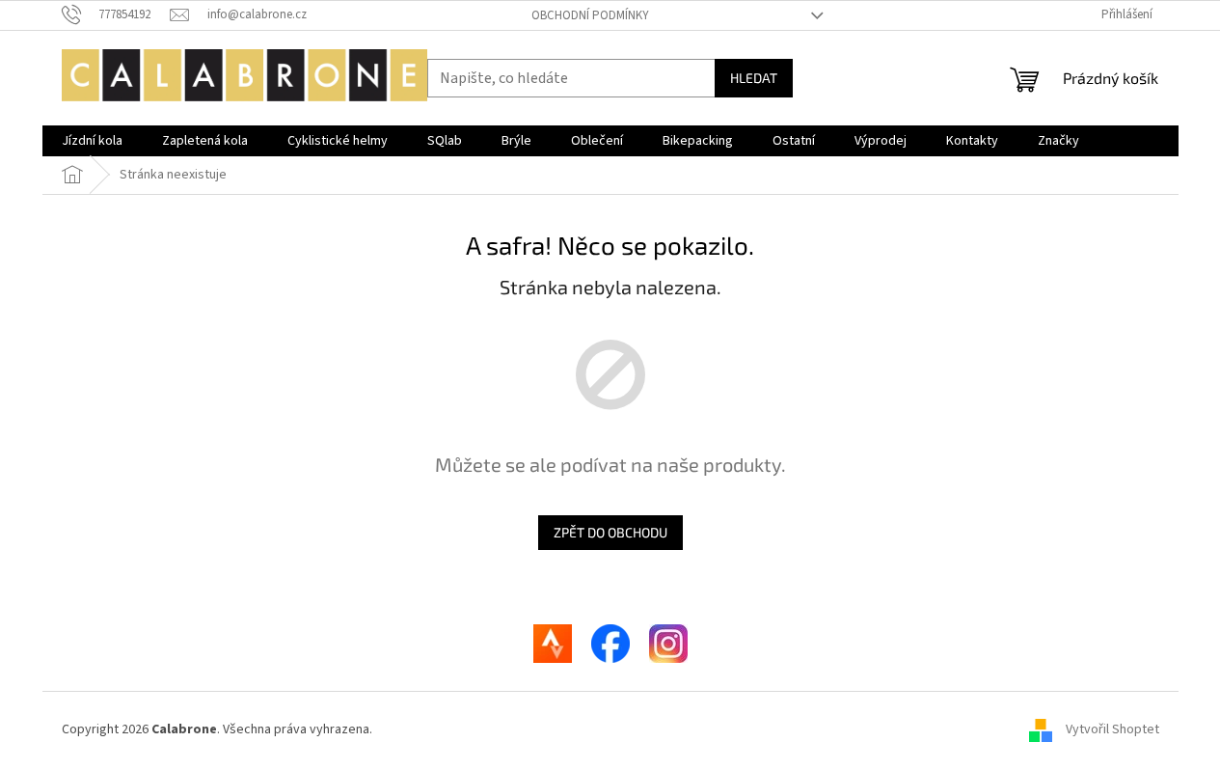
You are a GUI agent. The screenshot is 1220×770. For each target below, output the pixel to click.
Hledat (753, 77)
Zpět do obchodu (610, 532)
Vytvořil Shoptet (1112, 729)
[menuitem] (92, 140)
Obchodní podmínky (590, 15)
